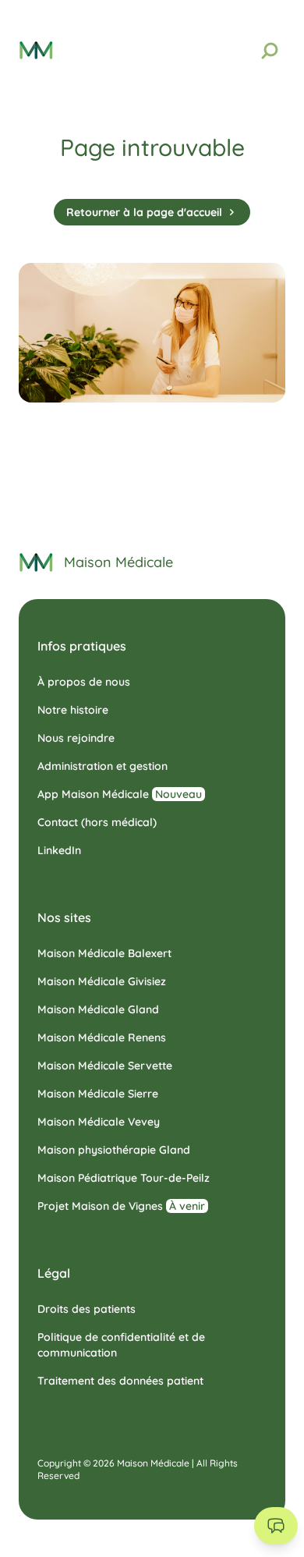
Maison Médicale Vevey (98, 1122)
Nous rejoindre (76, 738)
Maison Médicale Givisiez (101, 981)
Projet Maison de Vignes (121, 1206)
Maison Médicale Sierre (97, 1094)
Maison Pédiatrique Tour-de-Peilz (123, 1178)
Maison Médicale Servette (104, 1066)
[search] (269, 50)
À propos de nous (83, 682)
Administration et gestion (102, 766)
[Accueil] (36, 562)
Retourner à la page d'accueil (144, 212)
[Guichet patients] (276, 1526)
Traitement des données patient (120, 1381)
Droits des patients (86, 1309)
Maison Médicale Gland (98, 1009)
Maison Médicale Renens (101, 1037)
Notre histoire (72, 710)
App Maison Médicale (119, 794)
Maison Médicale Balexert (104, 953)
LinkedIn (59, 850)
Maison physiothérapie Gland (113, 1150)
